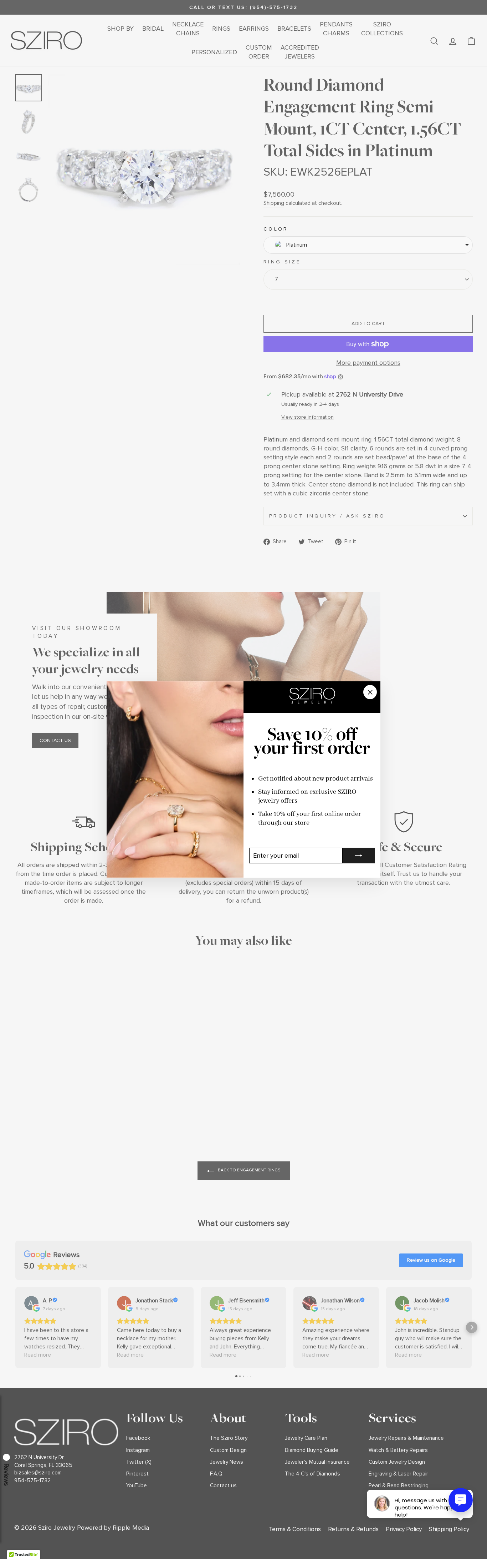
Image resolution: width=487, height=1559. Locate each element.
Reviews (6, 1474)
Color (275, 229)
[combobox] (368, 245)
